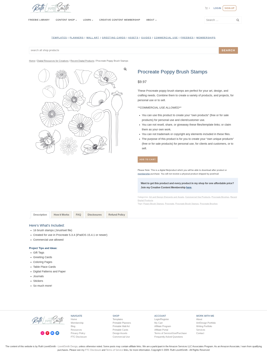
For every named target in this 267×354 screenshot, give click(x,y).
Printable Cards (120, 329)
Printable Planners (122, 322)
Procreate (169, 204)
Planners (77, 37)
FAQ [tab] (78, 214)
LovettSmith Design (68, 346)
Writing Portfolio (204, 326)
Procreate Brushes (220, 197)
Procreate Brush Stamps (187, 204)
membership (144, 174)
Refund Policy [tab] (116, 214)
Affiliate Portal (161, 329)
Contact (200, 333)
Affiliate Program (162, 326)
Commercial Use (121, 336)
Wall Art (92, 37)
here (188, 187)
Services (200, 329)
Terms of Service (114, 350)
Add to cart (148, 159)
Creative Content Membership (119, 20)
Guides (146, 37)
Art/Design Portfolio (206, 322)
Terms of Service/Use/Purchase (170, 333)
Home (74, 319)
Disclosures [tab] (95, 214)
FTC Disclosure (79, 336)
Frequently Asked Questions (168, 336)
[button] (125, 69)
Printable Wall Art (121, 326)
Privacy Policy (78, 333)
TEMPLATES (59, 37)
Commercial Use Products (197, 197)
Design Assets (120, 333)
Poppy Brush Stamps (153, 204)
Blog (73, 326)
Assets (133, 37)
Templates (118, 319)
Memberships (206, 37)
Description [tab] (40, 214)
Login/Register (161, 319)
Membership (77, 322)
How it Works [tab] (61, 214)
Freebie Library (39, 20)
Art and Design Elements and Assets (166, 197)
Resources (76, 329)
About (199, 319)
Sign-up (229, 8)
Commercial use (166, 37)
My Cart (158, 322)
